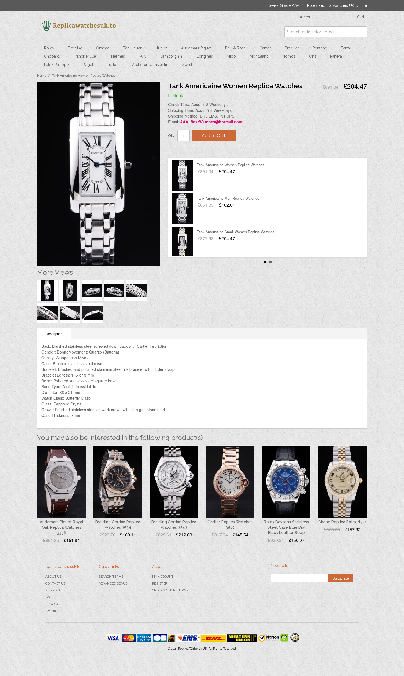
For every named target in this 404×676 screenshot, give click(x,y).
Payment (52, 611)
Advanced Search (114, 583)
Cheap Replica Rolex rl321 (342, 522)
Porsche (319, 48)
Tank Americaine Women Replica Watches (230, 164)
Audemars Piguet (196, 48)
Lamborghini (171, 56)
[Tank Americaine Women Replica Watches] (182, 175)
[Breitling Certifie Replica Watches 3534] (117, 481)
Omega (102, 48)
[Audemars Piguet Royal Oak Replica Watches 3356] (61, 481)
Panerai (336, 56)
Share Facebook (177, 151)
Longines (205, 56)
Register (159, 583)
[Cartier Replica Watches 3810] (230, 481)
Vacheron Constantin (149, 64)
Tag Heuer (132, 48)
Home (41, 75)
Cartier (265, 48)
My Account (162, 576)
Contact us (55, 583)
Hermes (118, 56)
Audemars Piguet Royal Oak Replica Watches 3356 (61, 527)
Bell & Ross (235, 48)
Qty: (171, 135)
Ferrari (346, 48)
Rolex (49, 48)
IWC (142, 56)
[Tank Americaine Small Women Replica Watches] (182, 242)
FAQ (48, 597)
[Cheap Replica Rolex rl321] (342, 481)
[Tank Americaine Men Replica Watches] (182, 208)
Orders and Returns (170, 590)
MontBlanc (259, 56)
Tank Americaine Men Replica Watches (228, 198)
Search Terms (111, 576)
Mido (231, 56)
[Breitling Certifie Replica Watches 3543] (174, 481)
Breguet (292, 48)
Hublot (161, 48)
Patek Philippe (56, 64)
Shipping (52, 590)
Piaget (87, 64)
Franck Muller (85, 56)
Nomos (288, 56)
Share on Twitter (188, 151)
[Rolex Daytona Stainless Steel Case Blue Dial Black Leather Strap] (286, 481)
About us (53, 576)
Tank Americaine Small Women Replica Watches (236, 231)
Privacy (52, 604)
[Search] (361, 31)
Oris (312, 56)
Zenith (187, 64)
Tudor (112, 64)
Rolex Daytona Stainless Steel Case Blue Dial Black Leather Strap (286, 527)
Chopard (52, 56)
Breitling (75, 48)
